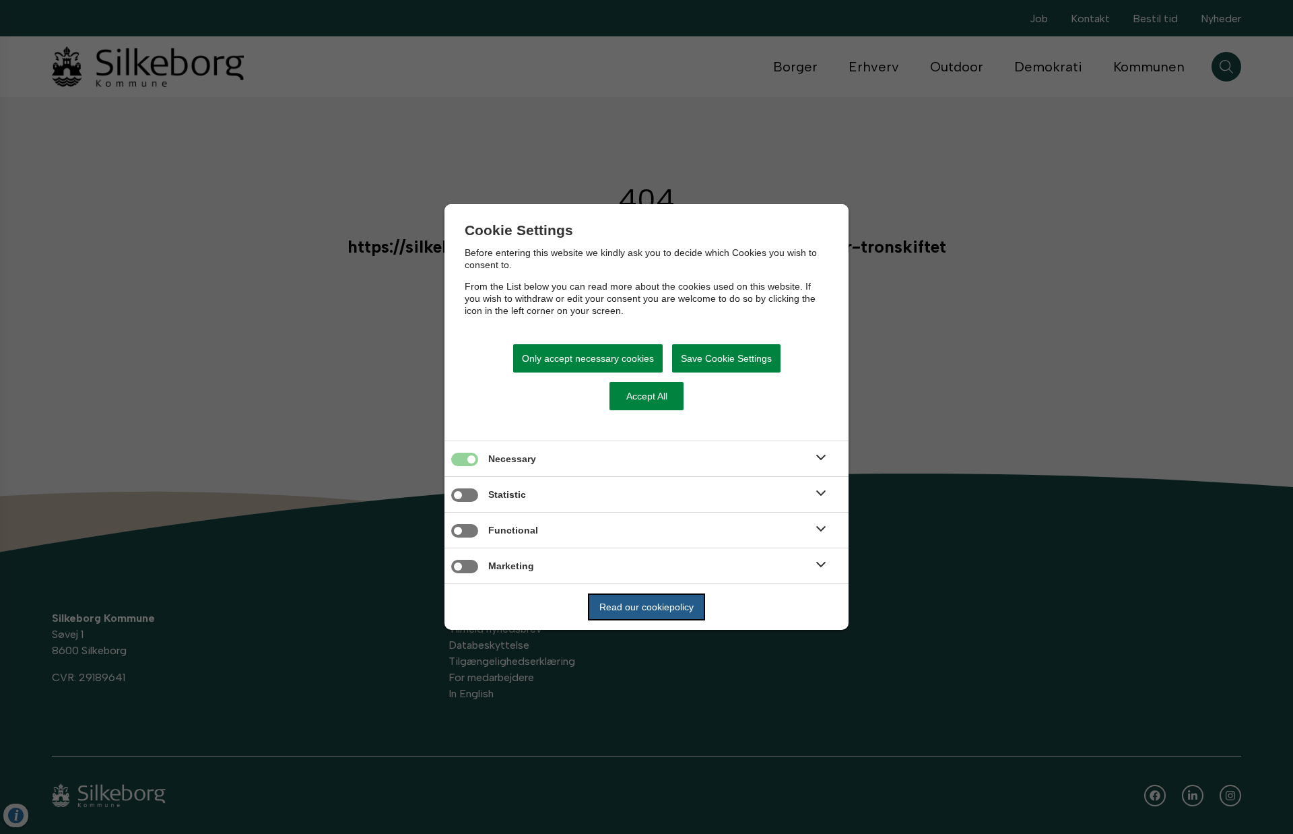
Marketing (511, 565)
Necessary (512, 458)
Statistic (507, 494)
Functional (513, 530)
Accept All (646, 396)
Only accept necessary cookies (588, 358)
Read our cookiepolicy (646, 607)
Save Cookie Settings (726, 358)
